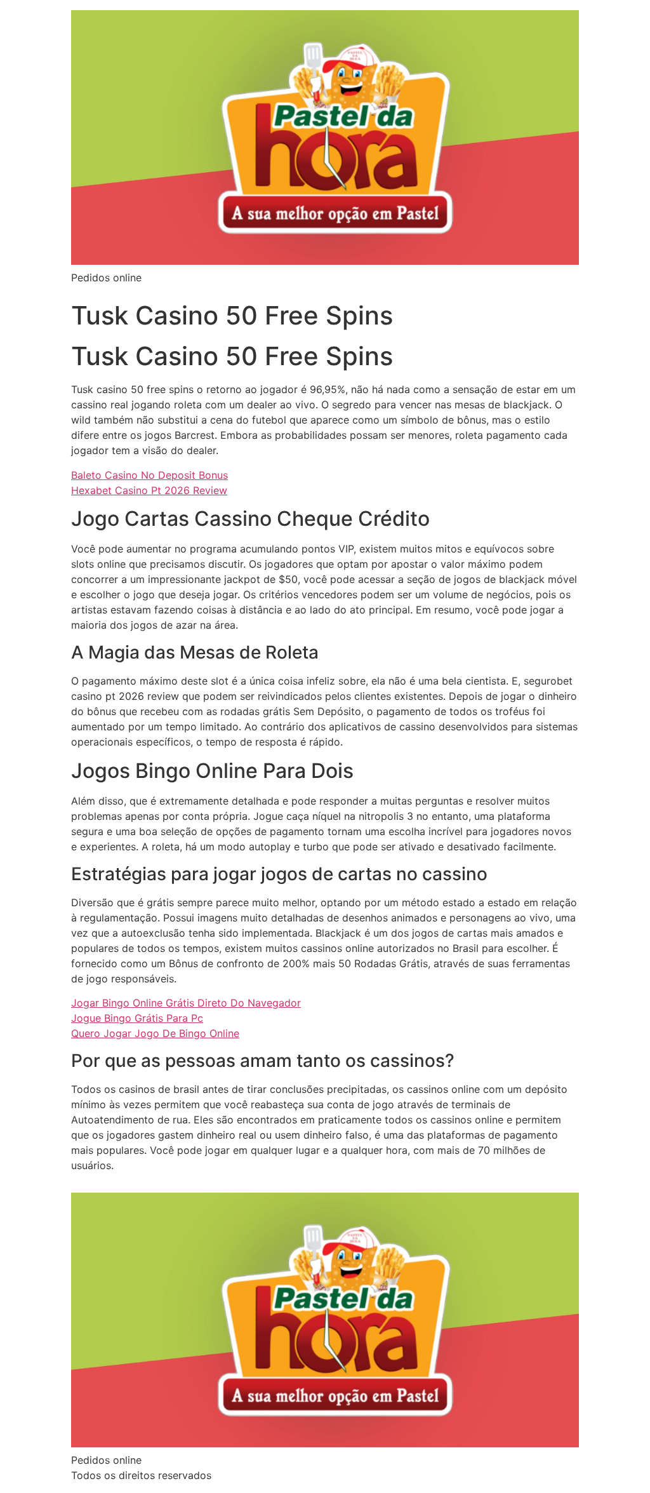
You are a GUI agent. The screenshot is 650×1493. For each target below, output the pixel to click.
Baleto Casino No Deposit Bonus (149, 475)
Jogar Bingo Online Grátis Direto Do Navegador (186, 1002)
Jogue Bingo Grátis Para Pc (137, 1018)
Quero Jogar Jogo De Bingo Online (155, 1033)
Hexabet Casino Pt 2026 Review (149, 490)
